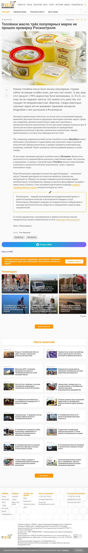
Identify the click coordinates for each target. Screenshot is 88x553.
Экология (37, 5)
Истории (59, 5)
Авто (45, 5)
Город (29, 5)
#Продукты (32, 237)
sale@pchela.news (74, 499)
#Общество (19, 237)
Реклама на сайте (74, 502)
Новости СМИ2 (7, 252)
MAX (77, 20)
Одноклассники (29, 504)
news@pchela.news (45, 499)
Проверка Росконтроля (68, 219)
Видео (67, 5)
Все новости (44, 475)
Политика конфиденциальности (46, 503)
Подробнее (65, 550)
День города (53, 12)
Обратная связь (15, 503)
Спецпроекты (77, 5)
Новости (21, 5)
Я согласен (79, 550)
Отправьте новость (74, 261)
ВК (82, 20)
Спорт (51, 5)
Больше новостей (44, 326)
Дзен (25, 507)
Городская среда (19, 12)
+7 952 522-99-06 (44, 496)
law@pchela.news (24, 544)
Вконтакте (27, 501)
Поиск (14, 499)
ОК (85, 20)
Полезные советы (37, 12)
